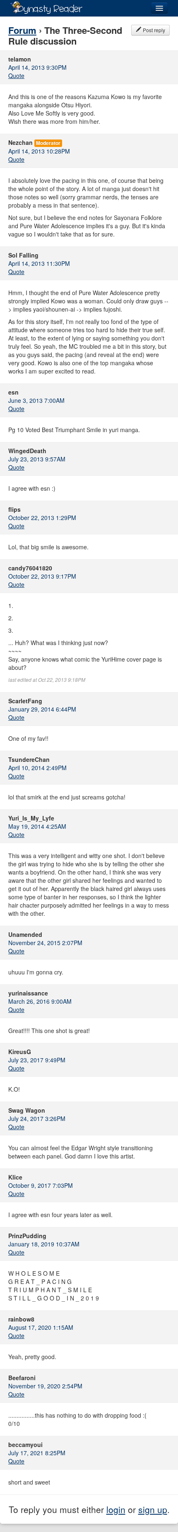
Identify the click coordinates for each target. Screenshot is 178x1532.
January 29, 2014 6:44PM (42, 709)
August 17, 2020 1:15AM (40, 1327)
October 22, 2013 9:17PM (42, 576)
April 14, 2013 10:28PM (39, 151)
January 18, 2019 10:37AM (43, 1244)
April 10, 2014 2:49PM (37, 768)
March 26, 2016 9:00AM (40, 1001)
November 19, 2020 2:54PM (45, 1386)
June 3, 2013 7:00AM (36, 400)
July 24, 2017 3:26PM (36, 1118)
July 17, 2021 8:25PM (36, 1453)
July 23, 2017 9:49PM (36, 1060)
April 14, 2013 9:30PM (37, 67)
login (115, 1509)
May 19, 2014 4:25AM (37, 826)
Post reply (153, 29)
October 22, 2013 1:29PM (42, 517)
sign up (152, 1509)
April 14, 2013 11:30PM (39, 263)
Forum (22, 30)
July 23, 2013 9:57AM (36, 459)
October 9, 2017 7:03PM (40, 1185)
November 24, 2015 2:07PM (45, 943)
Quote (16, 75)
